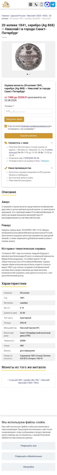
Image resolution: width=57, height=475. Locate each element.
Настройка (28, 467)
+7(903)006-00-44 (31, 158)
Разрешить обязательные (28, 456)
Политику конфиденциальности (35, 126)
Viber (37, 161)
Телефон (9, 106)
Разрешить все (29, 445)
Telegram (45, 161)
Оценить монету (28, 135)
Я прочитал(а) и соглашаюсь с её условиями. (30, 127)
